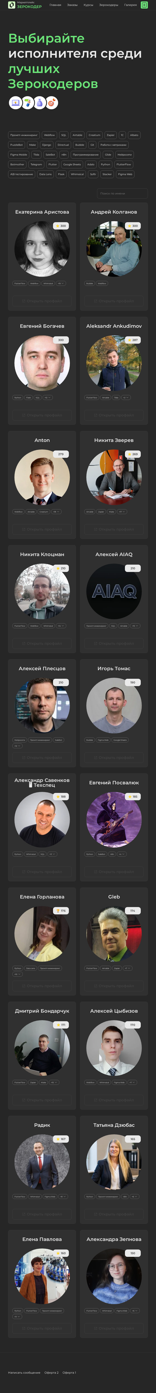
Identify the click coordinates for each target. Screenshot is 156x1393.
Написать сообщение (24, 1372)
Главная (55, 5)
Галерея (130, 5)
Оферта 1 (69, 1372)
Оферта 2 (51, 1372)
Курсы (88, 5)
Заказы (72, 5)
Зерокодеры (108, 5)
